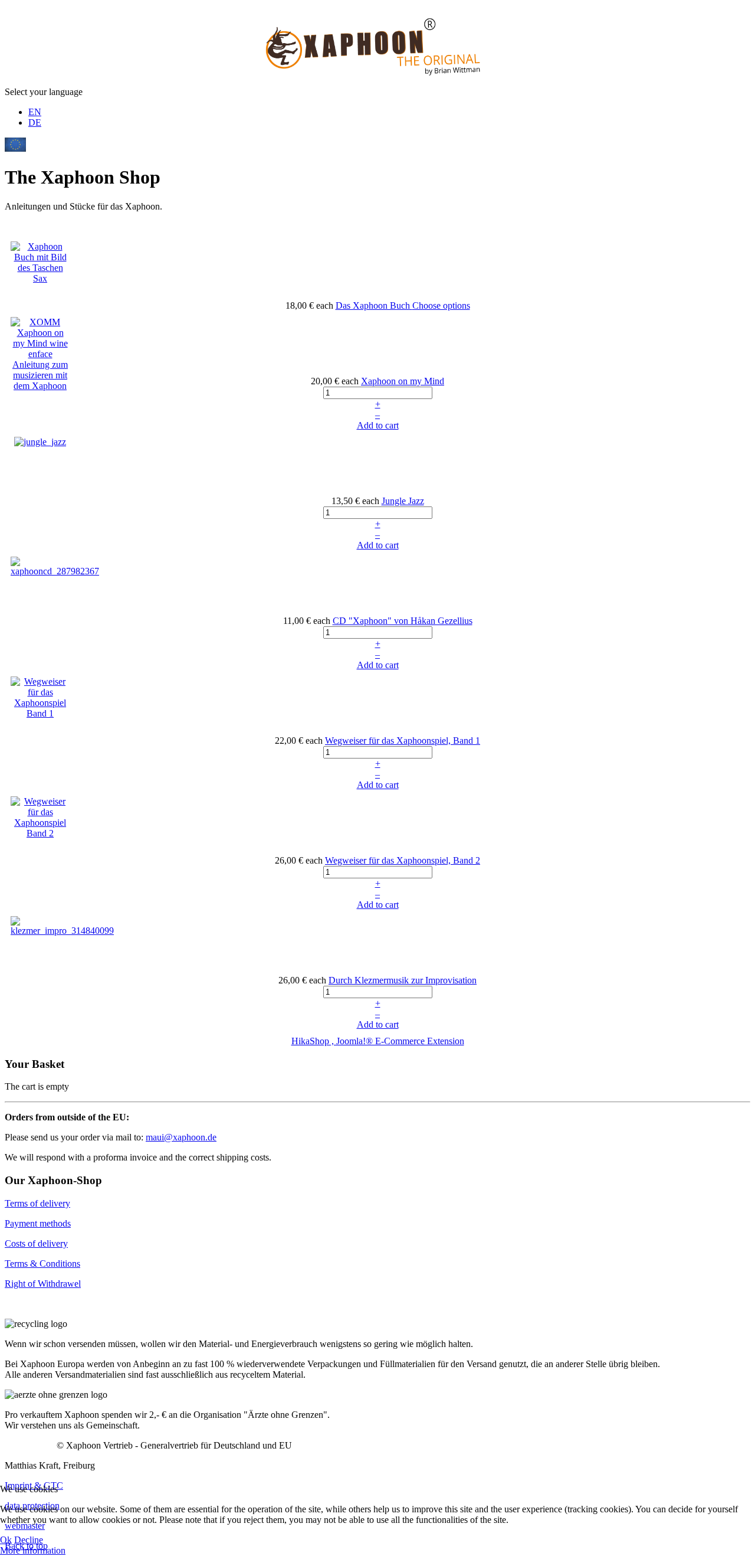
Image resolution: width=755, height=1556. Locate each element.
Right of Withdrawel (43, 1284)
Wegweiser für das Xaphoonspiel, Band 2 (402, 860)
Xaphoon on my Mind (402, 381)
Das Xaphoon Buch (374, 305)
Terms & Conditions (42, 1263)
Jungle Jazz (403, 501)
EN (34, 112)
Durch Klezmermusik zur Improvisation (403, 980)
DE (34, 122)
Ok (6, 1540)
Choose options (441, 305)
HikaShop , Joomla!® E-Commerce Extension (377, 1041)
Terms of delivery (37, 1203)
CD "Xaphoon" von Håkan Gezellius (402, 621)
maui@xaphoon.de (181, 1137)
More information (32, 1550)
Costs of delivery (36, 1243)
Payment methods (38, 1223)
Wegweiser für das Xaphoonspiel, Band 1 (402, 740)
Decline (28, 1540)
